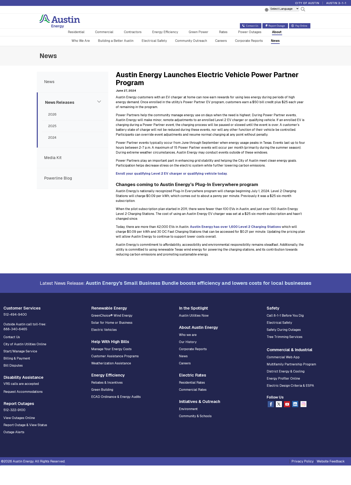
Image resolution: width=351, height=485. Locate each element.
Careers (221, 41)
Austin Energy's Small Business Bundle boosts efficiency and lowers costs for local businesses (198, 283)
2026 (52, 114)
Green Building (102, 390)
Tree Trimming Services (284, 337)
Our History (188, 342)
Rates (223, 32)
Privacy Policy (302, 461)
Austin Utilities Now (194, 315)
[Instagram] (303, 405)
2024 (52, 137)
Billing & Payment (16, 358)
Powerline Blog (58, 178)
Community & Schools (195, 416)
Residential (76, 32)
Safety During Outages (284, 330)
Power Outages (249, 32)
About (277, 32)
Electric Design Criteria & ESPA (290, 385)
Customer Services (22, 308)
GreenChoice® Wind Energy (111, 315)
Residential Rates (192, 382)
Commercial (104, 32)
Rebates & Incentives (107, 382)
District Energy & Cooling (285, 371)
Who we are (188, 335)
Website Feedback (331, 461)
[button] (303, 10)
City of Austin (307, 3)
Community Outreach (191, 41)
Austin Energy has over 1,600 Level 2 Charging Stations (235, 227)
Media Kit (53, 157)
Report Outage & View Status (25, 425)
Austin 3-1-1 (336, 3)
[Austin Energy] (60, 21)
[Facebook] (271, 405)
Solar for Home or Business (111, 322)
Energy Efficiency (165, 32)
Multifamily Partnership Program (291, 364)
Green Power (198, 32)
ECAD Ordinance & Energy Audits (116, 397)
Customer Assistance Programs (115, 356)
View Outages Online (19, 418)
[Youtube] (287, 405)
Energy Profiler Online (283, 378)
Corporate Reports (249, 41)
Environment (188, 409)
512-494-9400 (15, 314)
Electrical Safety (154, 41)
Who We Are (81, 41)
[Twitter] (279, 405)
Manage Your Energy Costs (111, 349)
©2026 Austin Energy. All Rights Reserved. (33, 461)
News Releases (59, 102)
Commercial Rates (193, 390)
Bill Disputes (13, 365)
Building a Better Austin (115, 41)
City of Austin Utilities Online (24, 344)
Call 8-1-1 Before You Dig (285, 315)
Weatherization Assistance (111, 363)
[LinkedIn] (295, 405)
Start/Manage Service (20, 351)
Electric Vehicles (104, 330)
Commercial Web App (283, 357)
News (275, 41)
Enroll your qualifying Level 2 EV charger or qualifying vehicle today (171, 173)
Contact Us (11, 337)
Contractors (133, 32)
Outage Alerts (13, 432)
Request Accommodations (23, 392)
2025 (52, 126)
